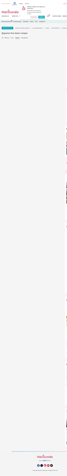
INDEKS (65, 16)
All (2, 38)
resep (47, 28)
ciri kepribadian (37, 28)
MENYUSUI (15, 16)
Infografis (42, 21)
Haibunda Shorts (7, 21)
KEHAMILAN (5, 16)
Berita (7, 38)
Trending (25, 21)
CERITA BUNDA (57, 16)
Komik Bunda (17, 21)
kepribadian (56, 28)
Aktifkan (42, 17)
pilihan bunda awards (22, 28)
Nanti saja (34, 17)
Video (31, 21)
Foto (36, 21)
